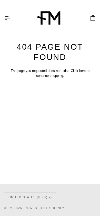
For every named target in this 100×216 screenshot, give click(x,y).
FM (10, 208)
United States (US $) (27, 197)
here (82, 71)
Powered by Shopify (44, 208)
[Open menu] (11, 18)
